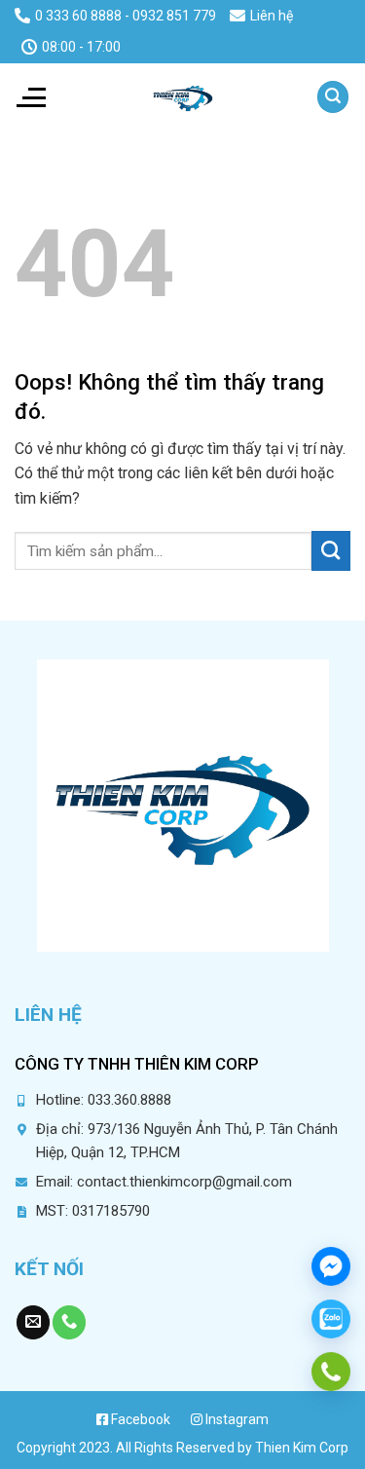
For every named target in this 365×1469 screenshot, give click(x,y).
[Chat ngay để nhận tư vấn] (330, 1266)
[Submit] (330, 550)
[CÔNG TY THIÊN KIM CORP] (183, 97)
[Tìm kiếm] (332, 97)
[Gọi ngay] (330, 1371)
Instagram (235, 1419)
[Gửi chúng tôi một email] (33, 1322)
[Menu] (30, 97)
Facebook (139, 1419)
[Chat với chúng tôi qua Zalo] (330, 1319)
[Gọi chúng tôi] (69, 1322)
